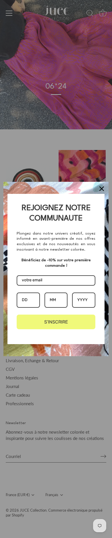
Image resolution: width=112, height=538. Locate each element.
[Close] (102, 189)
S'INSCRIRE (56, 322)
